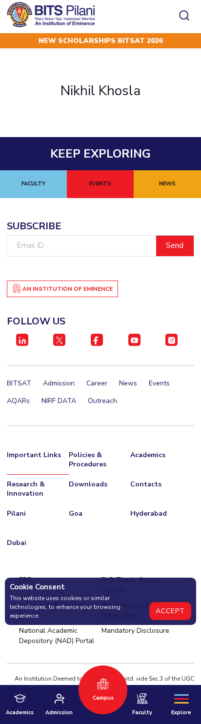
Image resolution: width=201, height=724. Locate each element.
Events (159, 383)
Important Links (34, 455)
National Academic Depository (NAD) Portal (56, 635)
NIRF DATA (58, 400)
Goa (75, 513)
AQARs (18, 400)
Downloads (88, 484)
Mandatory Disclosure (135, 630)
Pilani (16, 513)
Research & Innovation (26, 489)
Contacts (145, 484)
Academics (147, 455)
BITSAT (19, 383)
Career (96, 383)
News (128, 383)
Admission (59, 383)
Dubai (16, 542)
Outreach (102, 400)
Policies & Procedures (87, 459)
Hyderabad (148, 513)
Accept (170, 611)
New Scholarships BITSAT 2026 (100, 40)
